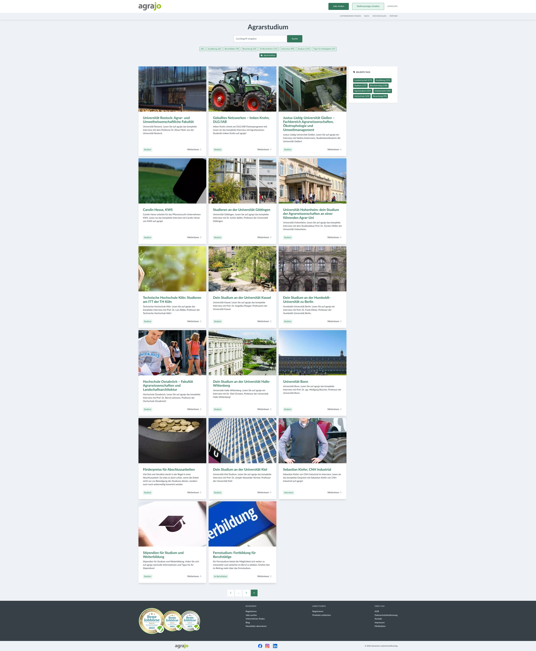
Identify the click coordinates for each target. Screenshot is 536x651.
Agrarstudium (269, 55)
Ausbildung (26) (214, 49)
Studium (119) (304, 49)
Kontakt (378, 619)
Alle (202, 49)
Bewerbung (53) (249, 49)
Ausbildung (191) (383, 80)
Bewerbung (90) (380, 96)
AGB (377, 611)
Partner (394, 16)
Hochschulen (379, 16)
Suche (295, 39)
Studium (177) (360, 86)
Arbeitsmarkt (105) (383, 91)
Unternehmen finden (350, 16)
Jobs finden (338, 6)
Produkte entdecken (321, 615)
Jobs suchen (251, 615)
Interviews (288, 493)
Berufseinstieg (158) (378, 86)
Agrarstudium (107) (362, 91)
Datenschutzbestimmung (386, 615)
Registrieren (251, 611)
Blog (366, 16)
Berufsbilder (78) (232, 49)
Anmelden (392, 6)
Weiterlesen (193, 150)
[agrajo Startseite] (149, 6)
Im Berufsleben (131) (269, 49)
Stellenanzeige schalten (368, 6)
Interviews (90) (287, 49)
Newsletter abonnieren (256, 626)
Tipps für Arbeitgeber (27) (324, 49)
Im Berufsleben (220, 576)
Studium (147, 150)
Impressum (380, 623)
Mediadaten (380, 626)
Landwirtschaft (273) (363, 80)
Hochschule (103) (361, 96)
